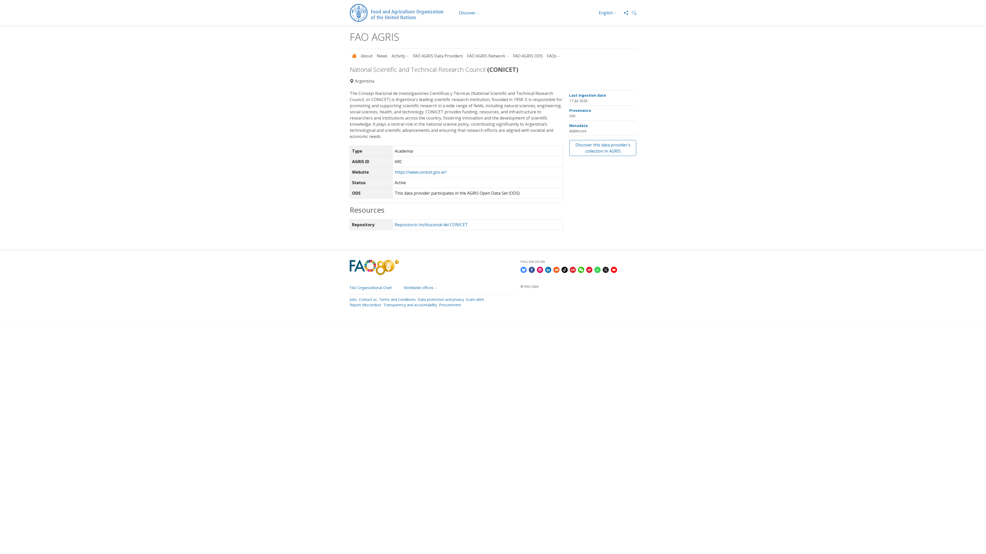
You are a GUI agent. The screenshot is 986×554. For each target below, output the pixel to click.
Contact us (368, 299)
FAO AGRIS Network (486, 56)
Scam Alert (475, 299)
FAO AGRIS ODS (528, 56)
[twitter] (606, 269)
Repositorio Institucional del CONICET (431, 224)
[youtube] (614, 269)
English (606, 13)
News (382, 56)
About (367, 56)
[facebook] (532, 269)
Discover (467, 13)
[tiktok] (565, 269)
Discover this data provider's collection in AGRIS (602, 148)
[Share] (624, 13)
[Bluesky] (523, 269)
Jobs (353, 299)
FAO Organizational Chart (371, 287)
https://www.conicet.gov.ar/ (421, 172)
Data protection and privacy (441, 299)
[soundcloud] (556, 269)
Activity (398, 56)
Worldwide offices (418, 287)
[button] (632, 13)
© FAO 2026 (529, 286)
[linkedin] (548, 269)
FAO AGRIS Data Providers (438, 56)
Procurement (450, 304)
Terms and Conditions (397, 299)
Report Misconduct (365, 304)
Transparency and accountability (410, 304)
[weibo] (589, 269)
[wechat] (581, 269)
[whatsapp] (597, 269)
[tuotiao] (573, 269)
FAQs (552, 56)
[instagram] (540, 269)
